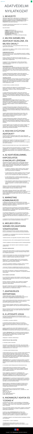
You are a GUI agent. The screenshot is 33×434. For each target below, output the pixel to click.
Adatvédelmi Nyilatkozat (23, 432)
